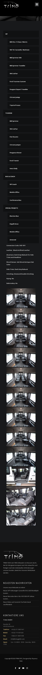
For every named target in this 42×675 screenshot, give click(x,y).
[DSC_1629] (21, 357)
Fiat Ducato (14, 137)
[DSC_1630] (21, 377)
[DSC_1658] (21, 516)
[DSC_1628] (21, 337)
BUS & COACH (10, 176)
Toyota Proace (15, 105)
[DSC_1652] (21, 496)
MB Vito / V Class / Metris (18, 42)
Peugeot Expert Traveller (19, 89)
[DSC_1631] (21, 397)
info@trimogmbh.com (18, 639)
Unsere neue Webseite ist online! (14, 587)
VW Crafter (14, 73)
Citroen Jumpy (15, 97)
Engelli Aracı (14, 224)
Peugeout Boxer (16, 153)
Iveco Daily (13, 168)
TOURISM (8, 113)
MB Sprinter (14, 121)
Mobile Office (14, 192)
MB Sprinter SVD (16, 58)
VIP (6, 34)
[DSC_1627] (21, 317)
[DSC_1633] (21, 436)
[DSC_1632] (21, 417)
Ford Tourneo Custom (18, 81)
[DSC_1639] (21, 476)
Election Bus (14, 216)
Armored (13, 240)
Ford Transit (14, 161)
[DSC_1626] (21, 298)
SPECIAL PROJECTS (11, 208)
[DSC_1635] (21, 456)
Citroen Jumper (15, 145)
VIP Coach (13, 184)
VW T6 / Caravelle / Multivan (19, 50)
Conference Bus (15, 200)
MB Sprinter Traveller (17, 66)
